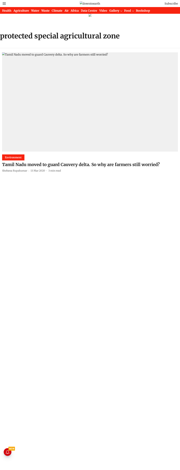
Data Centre (89, 10)
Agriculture (21, 10)
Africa (75, 10)
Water (35, 10)
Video (103, 10)
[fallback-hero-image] (90, 102)
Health (6, 10)
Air (67, 10)
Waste (45, 10)
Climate (57, 10)
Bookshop (143, 10)
